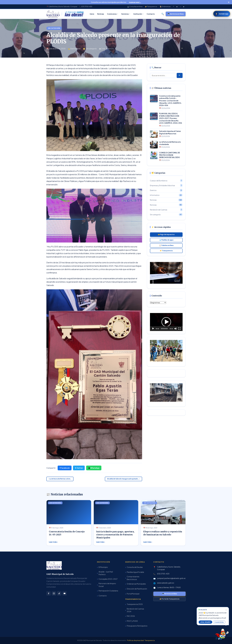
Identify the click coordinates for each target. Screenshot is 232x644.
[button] (166, 322)
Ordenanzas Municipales (136, 584)
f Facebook (65, 468)
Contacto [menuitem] (151, 14)
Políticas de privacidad (135, 640)
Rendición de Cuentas (166, 210)
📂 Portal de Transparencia (169, 599)
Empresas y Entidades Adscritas (166, 185)
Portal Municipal (133, 594)
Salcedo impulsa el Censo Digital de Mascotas (170, 132)
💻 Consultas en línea (134, 6)
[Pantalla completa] (179, 328)
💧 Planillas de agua (166, 240)
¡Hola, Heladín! (205, 622)
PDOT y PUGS (132, 621)
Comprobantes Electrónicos (133, 577)
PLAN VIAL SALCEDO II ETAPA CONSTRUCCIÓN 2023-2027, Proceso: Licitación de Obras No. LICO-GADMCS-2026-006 (170, 118)
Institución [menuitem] (138, 14)
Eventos (166, 190)
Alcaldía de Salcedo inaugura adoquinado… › (123, 479)
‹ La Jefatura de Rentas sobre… (60, 479)
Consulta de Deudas (135, 567)
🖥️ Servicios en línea (169, 594)
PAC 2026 (131, 616)
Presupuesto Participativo (137, 626)
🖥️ (176, 14)
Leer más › (53, 542)
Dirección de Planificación (137, 589)
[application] (166, 322)
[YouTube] (64, 593)
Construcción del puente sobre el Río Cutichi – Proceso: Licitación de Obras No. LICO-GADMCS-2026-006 (170, 100)
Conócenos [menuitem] (112, 14)
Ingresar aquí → (135, 2)
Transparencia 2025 (135, 604)
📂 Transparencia (151, 6)
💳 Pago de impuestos (166, 234)
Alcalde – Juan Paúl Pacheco (106, 573)
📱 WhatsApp (93, 468)
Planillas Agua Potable (135, 572)
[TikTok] (59, 593)
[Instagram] (54, 593)
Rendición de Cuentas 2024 (135, 610)
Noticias (166, 200)
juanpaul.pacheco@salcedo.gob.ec (171, 578)
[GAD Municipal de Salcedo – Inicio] (53, 14)
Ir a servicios (219, 622)
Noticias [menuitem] (100, 14)
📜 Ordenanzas (165, 6)
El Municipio (103, 567)
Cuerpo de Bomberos (166, 180)
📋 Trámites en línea (166, 245)
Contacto (103, 596)
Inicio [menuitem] (92, 14)
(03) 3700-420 (163, 574)
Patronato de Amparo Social (107, 584)
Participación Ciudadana (108, 591)
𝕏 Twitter (79, 468)
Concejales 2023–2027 (108, 579)
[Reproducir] (153, 328)
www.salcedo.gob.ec (165, 583)
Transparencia (150, 640)
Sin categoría (54, 28)
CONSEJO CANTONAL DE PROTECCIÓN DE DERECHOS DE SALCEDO (169, 154)
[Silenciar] (175, 328)
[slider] (164, 328)
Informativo (166, 195)
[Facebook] (48, 593)
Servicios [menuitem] (125, 14)
